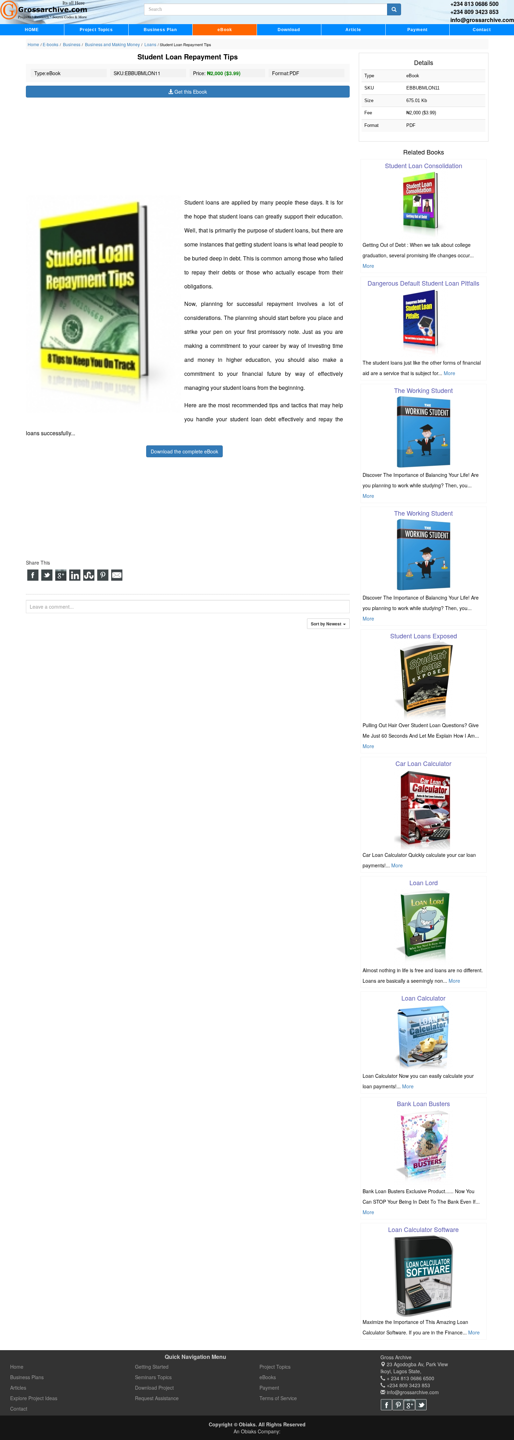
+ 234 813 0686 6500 (409, 1378)
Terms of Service (278, 1398)
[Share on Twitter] (46, 575)
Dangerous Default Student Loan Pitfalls (423, 282)
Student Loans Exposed (423, 635)
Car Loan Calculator (423, 763)
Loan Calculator (423, 997)
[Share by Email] (116, 575)
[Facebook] (386, 1404)
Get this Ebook (190, 91)
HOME (32, 29)
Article (353, 29)
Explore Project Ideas (33, 1398)
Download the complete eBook (184, 451)
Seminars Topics (153, 1377)
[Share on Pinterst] (102, 575)
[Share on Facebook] (32, 575)
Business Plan (160, 29)
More (368, 265)
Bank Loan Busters (423, 1103)
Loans (149, 44)
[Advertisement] (188, 146)
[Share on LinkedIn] (74, 575)
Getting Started (152, 1366)
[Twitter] (421, 1404)
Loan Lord (423, 882)
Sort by (326, 624)
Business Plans (27, 1377)
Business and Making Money (112, 44)
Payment (417, 29)
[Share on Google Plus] (60, 575)
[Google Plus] (409, 1404)
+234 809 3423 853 (474, 12)
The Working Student (423, 390)
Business (71, 44)
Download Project (154, 1387)
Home (33, 44)
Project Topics (96, 29)
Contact (482, 29)
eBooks (267, 1377)
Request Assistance (157, 1398)
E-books (50, 44)
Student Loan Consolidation (423, 165)
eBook (224, 29)
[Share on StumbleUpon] (88, 575)
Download (289, 29)
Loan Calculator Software (423, 1229)
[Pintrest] (398, 1404)
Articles (18, 1387)
